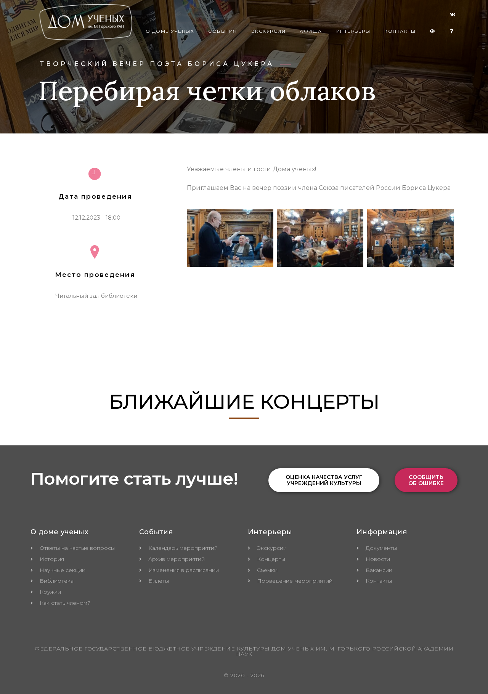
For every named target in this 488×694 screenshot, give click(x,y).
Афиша (311, 31)
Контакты (400, 31)
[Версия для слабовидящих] (433, 31)
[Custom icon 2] (453, 16)
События (222, 31)
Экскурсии (268, 31)
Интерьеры (353, 31)
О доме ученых (170, 31)
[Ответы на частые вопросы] (452, 31)
